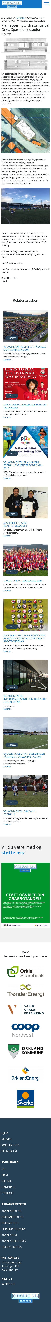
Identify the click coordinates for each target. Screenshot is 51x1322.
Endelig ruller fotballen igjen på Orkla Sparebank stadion (24, 755)
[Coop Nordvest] (25, 1031)
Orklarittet (10, 1223)
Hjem (4, 1133)
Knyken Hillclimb (13, 1241)
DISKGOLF (7, 1193)
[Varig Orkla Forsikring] (25, 1010)
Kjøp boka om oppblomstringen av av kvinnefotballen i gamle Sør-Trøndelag (24, 638)
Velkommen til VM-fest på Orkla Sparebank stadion (24, 348)
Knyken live (9, 1235)
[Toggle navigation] (46, 4)
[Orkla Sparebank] (25, 973)
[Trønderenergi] (25, 991)
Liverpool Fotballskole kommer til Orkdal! (24, 406)
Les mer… (7, 359)
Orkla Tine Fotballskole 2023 (22, 580)
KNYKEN (6, 1139)
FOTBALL (20, 17)
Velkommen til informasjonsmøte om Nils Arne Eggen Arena (24, 699)
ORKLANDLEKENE (12, 1217)
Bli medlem (9, 1151)
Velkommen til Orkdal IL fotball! (19, 813)
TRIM (4, 1175)
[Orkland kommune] (25, 1052)
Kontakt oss (10, 1145)
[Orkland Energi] (25, 1075)
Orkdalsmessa (11, 1247)
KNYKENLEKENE (11, 1211)
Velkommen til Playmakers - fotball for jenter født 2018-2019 (22, 465)
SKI (3, 1169)
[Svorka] (25, 1100)
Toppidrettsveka (13, 1229)
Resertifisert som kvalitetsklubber (15, 524)
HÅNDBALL (8, 1187)
